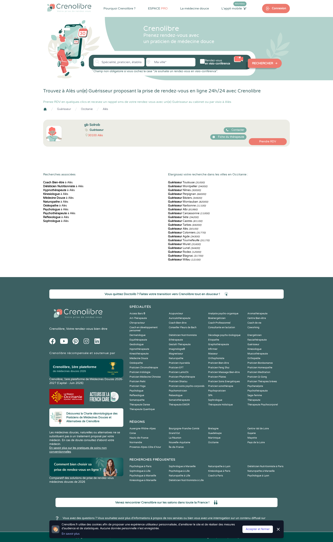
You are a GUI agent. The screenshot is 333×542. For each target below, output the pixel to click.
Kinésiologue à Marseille (143, 480)
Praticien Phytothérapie (182, 376)
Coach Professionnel (219, 322)
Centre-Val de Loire (258, 428)
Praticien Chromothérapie (144, 367)
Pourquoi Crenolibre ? (119, 8)
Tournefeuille (188, 240)
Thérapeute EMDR (179, 404)
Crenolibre (57, 329)
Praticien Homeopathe (259, 367)
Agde (184, 236)
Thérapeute (253, 400)
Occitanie (87, 109)
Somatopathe (137, 400)
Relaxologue (175, 395)
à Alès (58, 182)
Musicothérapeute (257, 353)
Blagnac (185, 255)
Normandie (136, 442)
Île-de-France (176, 447)
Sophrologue (215, 400)
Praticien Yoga (137, 386)
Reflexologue (137, 395)
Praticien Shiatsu (178, 381)
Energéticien (254, 335)
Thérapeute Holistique (220, 404)
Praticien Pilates (217, 376)
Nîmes (184, 190)
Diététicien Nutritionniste (183, 335)
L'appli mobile (233, 8)
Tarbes (184, 225)
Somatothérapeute (179, 400)
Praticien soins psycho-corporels (186, 386)
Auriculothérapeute (179, 318)
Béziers (185, 198)
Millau (184, 259)
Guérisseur (64, 109)
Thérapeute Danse (140, 404)
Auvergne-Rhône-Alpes (143, 428)
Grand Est (174, 433)
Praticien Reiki (137, 381)
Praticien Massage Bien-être (224, 372)
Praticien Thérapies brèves (262, 381)
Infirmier (213, 349)
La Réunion (175, 437)
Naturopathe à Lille (179, 475)
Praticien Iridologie (140, 372)
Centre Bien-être (256, 318)
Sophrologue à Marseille (182, 466)
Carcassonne (188, 213)
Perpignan (187, 194)
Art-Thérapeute (138, 318)
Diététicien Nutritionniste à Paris (265, 466)
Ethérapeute (176, 339)
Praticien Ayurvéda (179, 363)
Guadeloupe (215, 433)
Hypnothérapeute (139, 349)
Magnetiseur (176, 353)
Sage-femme (254, 395)
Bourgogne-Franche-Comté (184, 428)
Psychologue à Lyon (258, 475)
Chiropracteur (137, 322)
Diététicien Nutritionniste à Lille (186, 480)
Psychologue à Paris (140, 466)
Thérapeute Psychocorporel (262, 404)
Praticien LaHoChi (178, 372)
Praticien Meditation (258, 372)
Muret (184, 244)
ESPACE (158, 8)
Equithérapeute (138, 339)
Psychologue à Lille (179, 471)
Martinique (214, 437)
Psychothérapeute (257, 390)
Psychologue (136, 390)
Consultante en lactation (221, 327)
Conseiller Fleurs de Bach (182, 327)
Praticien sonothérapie (220, 386)
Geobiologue (137, 344)
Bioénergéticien (216, 318)
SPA (210, 395)
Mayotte (252, 437)
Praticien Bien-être (218, 363)
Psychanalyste (255, 386)
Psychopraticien (217, 390)
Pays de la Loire (256, 442)
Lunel (184, 248)
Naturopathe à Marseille (261, 471)
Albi (183, 209)
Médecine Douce (139, 358)
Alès (105, 109)
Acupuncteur (176, 313)
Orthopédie (253, 358)
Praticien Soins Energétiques (224, 381)
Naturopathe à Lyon (219, 466)
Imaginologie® (177, 349)
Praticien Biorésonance (260, 363)
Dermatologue (137, 335)
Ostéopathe (136, 363)
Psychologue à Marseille (143, 475)
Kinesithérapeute (139, 353)
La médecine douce (194, 8)
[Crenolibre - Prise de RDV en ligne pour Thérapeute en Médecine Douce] (69, 7)
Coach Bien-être (178, 322)
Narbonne (187, 205)
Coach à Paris (215, 475)
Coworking (253, 327)
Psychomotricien (178, 390)
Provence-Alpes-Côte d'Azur (145, 447)
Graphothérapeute (218, 344)
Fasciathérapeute (257, 339)
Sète (183, 217)
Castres (185, 221)
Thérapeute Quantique (142, 409)
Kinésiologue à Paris (219, 471)
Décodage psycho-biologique (224, 335)
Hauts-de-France (139, 437)
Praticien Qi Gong (257, 376)
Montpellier (187, 186)
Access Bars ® (137, 313)
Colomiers (187, 232)
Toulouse (186, 182)
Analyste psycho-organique (223, 313)
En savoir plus (71, 533)
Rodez (184, 252)
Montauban (188, 201)
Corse (133, 433)
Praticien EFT (176, 367)
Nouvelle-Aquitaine (179, 442)
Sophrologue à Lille (140, 471)
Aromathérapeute (257, 313)
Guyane (251, 433)
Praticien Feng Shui (218, 367)
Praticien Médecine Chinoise (145, 376)
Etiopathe (213, 339)
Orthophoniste (216, 358)
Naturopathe (176, 358)
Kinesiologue (254, 349)
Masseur (213, 353)
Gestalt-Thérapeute (180, 344)
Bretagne (213, 428)
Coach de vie (254, 322)
